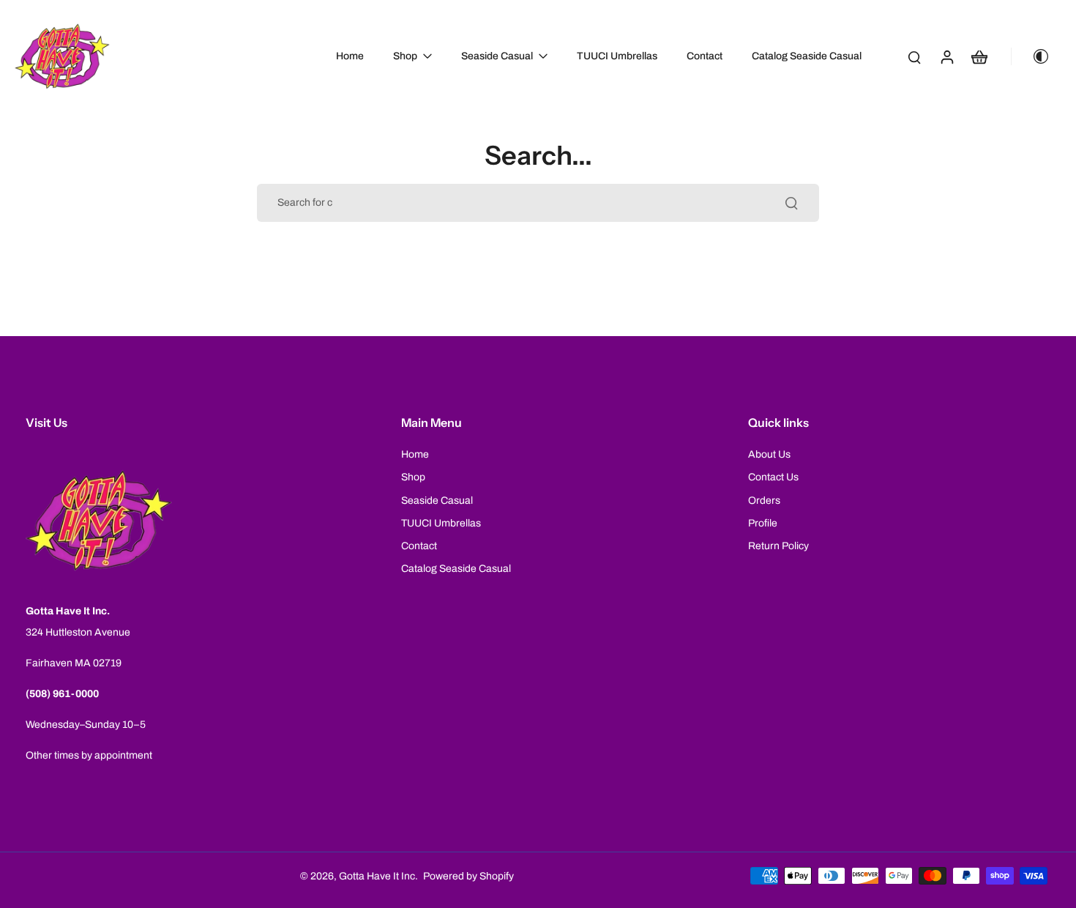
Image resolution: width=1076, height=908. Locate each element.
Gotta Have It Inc (377, 876)
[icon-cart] (979, 56)
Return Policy (778, 545)
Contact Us (773, 477)
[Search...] (791, 203)
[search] (914, 56)
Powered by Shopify (468, 876)
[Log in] (946, 56)
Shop (413, 477)
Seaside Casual (437, 500)
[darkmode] (1035, 56)
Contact (419, 545)
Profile (762, 523)
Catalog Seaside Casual (456, 568)
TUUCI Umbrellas (441, 523)
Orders (764, 500)
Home (415, 454)
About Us (769, 454)
